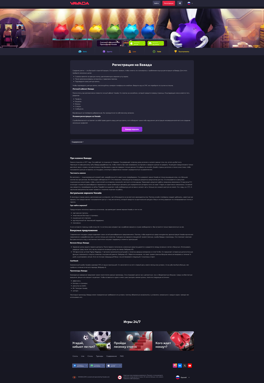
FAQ (121, 356)
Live (82, 356)
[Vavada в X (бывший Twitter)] (185, 366)
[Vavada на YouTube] (190, 366)
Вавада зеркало (132, 129)
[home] (79, 3)
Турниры (99, 356)
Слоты (75, 356)
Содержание (111, 356)
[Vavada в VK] (180, 366)
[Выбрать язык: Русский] (190, 3)
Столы (90, 356)
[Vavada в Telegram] (179, 3)
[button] (261, 28)
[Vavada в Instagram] (175, 366)
